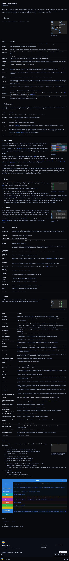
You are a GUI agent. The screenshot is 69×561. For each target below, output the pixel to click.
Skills (35, 156)
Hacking (30, 497)
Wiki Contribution (63, 511)
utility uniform (32, 94)
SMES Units (39, 497)
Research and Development (31, 499)
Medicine (19, 494)
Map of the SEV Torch (26, 483)
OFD (35, 491)
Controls (46, 483)
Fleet (65, 92)
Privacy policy (44, 544)
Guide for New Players (18, 483)
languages (17, 125)
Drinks (18, 505)
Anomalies (16, 499)
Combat (15, 502)
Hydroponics (22, 505)
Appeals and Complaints (18, 511)
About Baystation (59, 544)
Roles (3, 185)
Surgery (23, 494)
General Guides (6, 521)
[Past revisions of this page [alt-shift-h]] (61, 554)
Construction (26, 497)
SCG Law (29, 487)
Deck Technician (42, 161)
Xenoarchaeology (39, 499)
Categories (4, 518)
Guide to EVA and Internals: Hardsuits (52, 401)
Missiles (38, 491)
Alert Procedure (16, 487)
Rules (47, 43)
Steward (48, 161)
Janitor (53, 161)
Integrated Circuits (21, 499)
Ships (30, 491)
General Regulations (23, 487)
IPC (8, 444)
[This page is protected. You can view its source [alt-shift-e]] (58, 554)
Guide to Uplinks (11, 197)
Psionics (22, 507)
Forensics (19, 502)
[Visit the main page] (2, 559)
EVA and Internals (17, 491)
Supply (32, 491)
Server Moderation (34, 511)
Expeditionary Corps (20, 148)
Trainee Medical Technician (13, 162)
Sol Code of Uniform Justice (37, 487)
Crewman (35, 161)
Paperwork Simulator (20, 132)
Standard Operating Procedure (48, 487)
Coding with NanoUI (27, 511)
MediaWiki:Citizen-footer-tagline (15, 552)
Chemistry (15, 494)
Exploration (23, 491)
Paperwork (15, 484)
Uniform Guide (5, 220)
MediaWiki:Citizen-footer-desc (14, 548)
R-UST (59, 497)
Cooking (15, 505)
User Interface (50, 483)
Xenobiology (45, 499)
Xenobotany (51, 499)
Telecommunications (53, 497)
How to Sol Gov (59, 483)
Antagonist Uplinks (17, 507)
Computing (21, 497)
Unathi (24, 397)
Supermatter (46, 497)
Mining (27, 491)
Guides (13, 521)
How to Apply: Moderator (43, 511)
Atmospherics (16, 497)
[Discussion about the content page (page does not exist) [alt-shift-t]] (64, 554)
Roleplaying (42, 483)
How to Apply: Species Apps (54, 511)
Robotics (34, 497)
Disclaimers (43, 547)
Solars (43, 497)
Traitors (56, 198)
